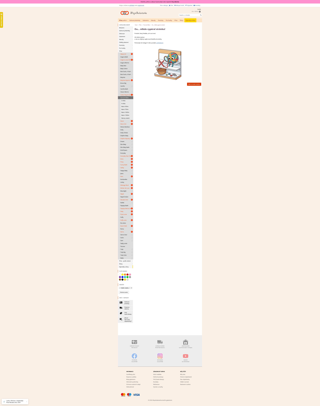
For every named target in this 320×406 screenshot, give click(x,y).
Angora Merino (124, 63)
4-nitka (123, 103)
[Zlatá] (125, 279)
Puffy (121, 217)
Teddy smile (123, 243)
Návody (153, 20)
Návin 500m (124, 106)
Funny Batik (123, 165)
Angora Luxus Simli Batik (126, 60)
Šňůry (181, 20)
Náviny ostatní (125, 118)
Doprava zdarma (126, 308)
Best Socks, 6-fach (125, 74)
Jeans (121, 173)
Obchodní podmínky (132, 382)
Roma (122, 229)
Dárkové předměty (134, 20)
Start (121, 240)
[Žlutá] (122, 274)
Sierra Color (123, 235)
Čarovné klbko (124, 98)
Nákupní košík (180, 5)
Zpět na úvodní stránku (194, 84)
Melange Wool (124, 185)
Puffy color (123, 220)
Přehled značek (124, 292)
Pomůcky (160, 20)
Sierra (122, 232)
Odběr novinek (184, 382)
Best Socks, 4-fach (125, 71)
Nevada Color (124, 200)
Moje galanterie (130, 379)
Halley (122, 167)
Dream (122, 141)
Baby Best (123, 65)
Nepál (122, 194)
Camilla (122, 86)
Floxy (122, 162)
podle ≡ (123, 20)
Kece (121, 176)
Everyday (123, 153)
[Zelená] (127, 277)
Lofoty (122, 182)
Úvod (136, 25)
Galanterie (146, 20)
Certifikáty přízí (130, 374)
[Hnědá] (120, 279)
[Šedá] (130, 277)
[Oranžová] (125, 274)
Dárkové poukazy (126, 302)
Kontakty (197, 5)
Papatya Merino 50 (125, 208)
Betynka (122, 77)
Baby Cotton (124, 68)
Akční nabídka (157, 374)
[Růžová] (130, 274)
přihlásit (132, 5)
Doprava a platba (131, 377)
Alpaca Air (123, 54)
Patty (121, 211)
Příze (175, 20)
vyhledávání (159, 43)
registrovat (141, 5)
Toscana (122, 246)
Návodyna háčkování (185, 360)
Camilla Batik (124, 89)
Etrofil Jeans (123, 150)
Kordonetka (123, 179)
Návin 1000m (125, 112)
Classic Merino (124, 92)
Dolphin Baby (124, 135)
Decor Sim (123, 124)
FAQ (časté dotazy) (158, 379)
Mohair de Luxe (124, 188)
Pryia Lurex (123, 214)
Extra (121, 159)
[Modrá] (122, 277)
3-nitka (123, 100)
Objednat (189, 5)
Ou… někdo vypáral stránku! (158, 25)
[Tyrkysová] (125, 277)
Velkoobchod (130, 387)
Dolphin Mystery (125, 138)
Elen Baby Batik (124, 147)
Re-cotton (123, 223)
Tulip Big (122, 252)
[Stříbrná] (127, 279)
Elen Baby (123, 144)
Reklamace (156, 384)
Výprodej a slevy (190, 20)
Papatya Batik (124, 205)
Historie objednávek (186, 377)
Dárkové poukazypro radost (134, 346)
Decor (122, 121)
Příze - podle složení (125, 261)
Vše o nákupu (164, 5)
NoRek (122, 202)
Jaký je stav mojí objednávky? (128, 319)
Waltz (122, 258)
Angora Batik (124, 57)
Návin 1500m (125, 115)
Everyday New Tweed (126, 156)
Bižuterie (121, 28)
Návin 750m (124, 109)
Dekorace (122, 33)
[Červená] (127, 274)
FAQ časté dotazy (128, 313)
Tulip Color (123, 255)
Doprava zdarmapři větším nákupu (160, 346)
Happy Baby (123, 170)
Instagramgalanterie (160, 360)
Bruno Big (123, 83)
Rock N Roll (123, 226)
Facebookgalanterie (134, 360)
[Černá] (122, 279)
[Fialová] (120, 277)
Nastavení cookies (185, 384)
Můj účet (182, 374)
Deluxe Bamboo (125, 127)
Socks (122, 237)
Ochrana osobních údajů (133, 384)
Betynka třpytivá (125, 80)
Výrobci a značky (158, 387)
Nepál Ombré (124, 197)
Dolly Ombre (124, 133)
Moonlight (123, 191)
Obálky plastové (123, 42)
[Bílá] (120, 274)
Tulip (121, 249)
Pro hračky (169, 20)
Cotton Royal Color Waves (126, 95)
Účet (171, 5)
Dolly (121, 130)
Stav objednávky (185, 379)
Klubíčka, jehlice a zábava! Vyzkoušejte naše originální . (160, 2)
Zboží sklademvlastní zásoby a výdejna (185, 346)
